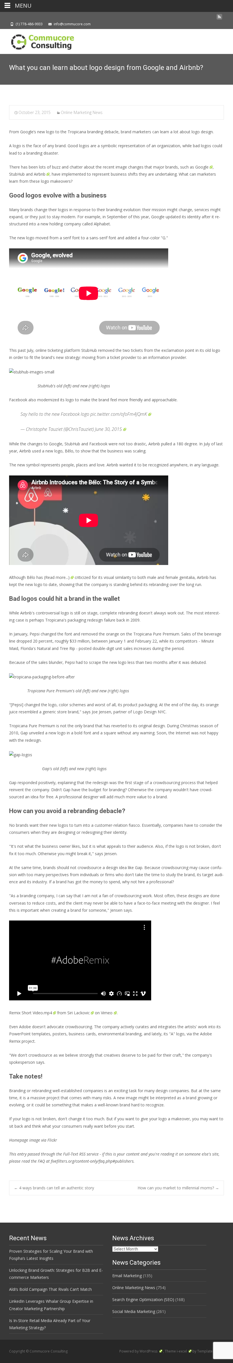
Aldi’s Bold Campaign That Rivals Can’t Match (50, 1289)
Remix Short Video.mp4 (30, 1012)
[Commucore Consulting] (40, 40)
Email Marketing (127, 1275)
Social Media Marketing (133, 1311)
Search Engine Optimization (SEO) (143, 1299)
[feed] (219, 18)
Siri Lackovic (78, 1012)
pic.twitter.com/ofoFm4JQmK (118, 414)
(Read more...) (57, 577)
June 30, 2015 (108, 429)
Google (202, 167)
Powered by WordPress (138, 1351)
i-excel (182, 1351)
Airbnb (39, 174)
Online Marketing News (82, 112)
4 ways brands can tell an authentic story (54, 1187)
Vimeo (107, 1012)
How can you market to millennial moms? (178, 1187)
